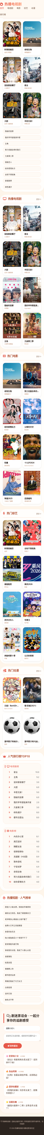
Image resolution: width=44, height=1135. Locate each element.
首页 (2, 8)
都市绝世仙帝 (10, 975)
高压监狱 (18, 841)
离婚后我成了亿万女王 (13, 981)
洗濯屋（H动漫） (21, 856)
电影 (19, 8)
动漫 (33, 8)
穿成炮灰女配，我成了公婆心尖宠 (18, 950)
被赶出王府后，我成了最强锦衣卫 (18, 913)
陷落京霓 (8, 962)
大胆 (16, 787)
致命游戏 (18, 861)
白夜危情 (8, 987)
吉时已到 (8, 993)
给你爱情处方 (10, 168)
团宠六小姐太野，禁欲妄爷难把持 (18, 907)
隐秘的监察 (9, 131)
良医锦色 (8, 956)
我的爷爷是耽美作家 (12, 137)
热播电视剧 (13, 4)
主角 (6, 143)
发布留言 (13, 1045)
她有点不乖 (9, 1000)
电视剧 (10, 8)
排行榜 (3, 14)
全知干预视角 (10, 174)
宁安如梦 (18, 866)
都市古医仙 (18, 817)
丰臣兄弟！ (18, 792)
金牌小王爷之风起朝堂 (13, 925)
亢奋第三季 (9, 156)
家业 (16, 772)
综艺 (26, 8)
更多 (38, 199)
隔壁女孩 (18, 846)
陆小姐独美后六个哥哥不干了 (16, 938)
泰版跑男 (8, 180)
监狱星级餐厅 (19, 782)
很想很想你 (18, 851)
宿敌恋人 (8, 162)
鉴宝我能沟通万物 (12, 944)
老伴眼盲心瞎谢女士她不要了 (16, 919)
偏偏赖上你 (9, 969)
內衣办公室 (18, 836)
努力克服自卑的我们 (12, 150)
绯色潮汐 (8, 187)
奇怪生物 (18, 871)
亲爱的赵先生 (10, 931)
